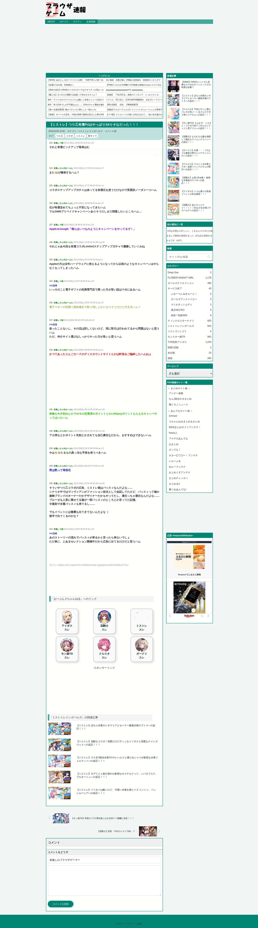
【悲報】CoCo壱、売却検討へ (61, 85)
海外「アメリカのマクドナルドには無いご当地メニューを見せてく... (78, 100)
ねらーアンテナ (177, 466)
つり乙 (59, 136)
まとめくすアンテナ (179, 472)
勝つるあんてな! (177, 489)
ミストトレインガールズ (90, 131)
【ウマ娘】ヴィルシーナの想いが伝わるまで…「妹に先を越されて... (136, 114)
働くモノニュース (178, 404)
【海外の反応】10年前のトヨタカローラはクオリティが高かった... (77, 90)
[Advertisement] (129, 48)
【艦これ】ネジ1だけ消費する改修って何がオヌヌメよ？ (72, 95)
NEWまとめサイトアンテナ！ (185, 427)
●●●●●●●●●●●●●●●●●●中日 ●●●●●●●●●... (125, 90)
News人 (173, 433)
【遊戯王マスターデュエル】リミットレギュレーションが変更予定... (136, 109)
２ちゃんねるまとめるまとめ (184, 421)
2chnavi (173, 416)
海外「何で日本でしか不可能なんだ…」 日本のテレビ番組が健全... (77, 104)
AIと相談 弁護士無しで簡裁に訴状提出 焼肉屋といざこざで (133, 80)
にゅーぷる (175, 461)
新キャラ (92, 136)
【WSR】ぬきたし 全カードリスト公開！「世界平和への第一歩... (76, 80)
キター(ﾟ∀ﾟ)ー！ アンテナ (183, 455)
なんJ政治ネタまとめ (180, 399)
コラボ (69, 136)
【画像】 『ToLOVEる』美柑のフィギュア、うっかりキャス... (133, 95)
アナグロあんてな (178, 438)
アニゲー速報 (176, 393)
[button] (208, 257)
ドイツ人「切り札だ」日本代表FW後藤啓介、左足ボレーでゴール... (135, 100)
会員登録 (90, 21)
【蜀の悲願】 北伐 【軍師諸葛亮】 (122, 104)
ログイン (77, 21)
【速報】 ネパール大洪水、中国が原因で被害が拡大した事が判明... (77, 114)
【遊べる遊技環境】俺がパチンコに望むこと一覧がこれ (72, 109)
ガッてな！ (175, 449)
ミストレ (80, 136)
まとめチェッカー (178, 478)
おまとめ (173, 444)
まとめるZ (174, 484)
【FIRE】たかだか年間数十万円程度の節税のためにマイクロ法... (134, 85)
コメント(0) (110, 131)
